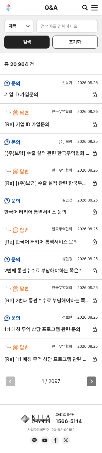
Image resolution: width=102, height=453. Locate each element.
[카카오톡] (34, 440)
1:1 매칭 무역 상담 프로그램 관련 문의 (42, 329)
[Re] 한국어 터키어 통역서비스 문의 (41, 242)
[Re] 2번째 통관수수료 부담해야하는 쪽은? (48, 300)
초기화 (75, 42)
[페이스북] (55, 440)
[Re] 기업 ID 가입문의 (27, 124)
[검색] (85, 7)
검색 (27, 42)
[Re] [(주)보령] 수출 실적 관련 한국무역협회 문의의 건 (48, 183)
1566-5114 (69, 421)
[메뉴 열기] (94, 7)
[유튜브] (45, 440)
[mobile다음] (91, 381)
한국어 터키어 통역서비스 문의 (35, 212)
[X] (65, 440)
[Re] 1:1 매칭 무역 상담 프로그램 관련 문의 (48, 359)
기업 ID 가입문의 (21, 94)
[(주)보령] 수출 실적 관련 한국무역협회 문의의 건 (48, 153)
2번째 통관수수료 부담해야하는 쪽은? (42, 270)
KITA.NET (8, 7)
